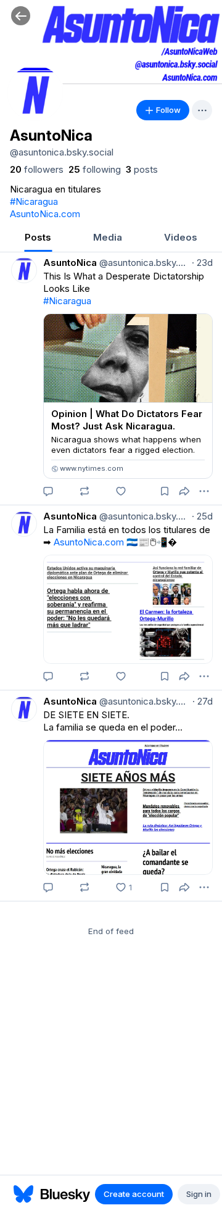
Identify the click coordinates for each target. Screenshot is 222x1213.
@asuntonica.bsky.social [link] (143, 262)
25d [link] (202, 516)
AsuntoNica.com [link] (45, 214)
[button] (20, 15)
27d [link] (202, 701)
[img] (111, 46)
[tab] (38, 238)
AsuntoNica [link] (70, 262)
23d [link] (202, 262)
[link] (37, 170)
